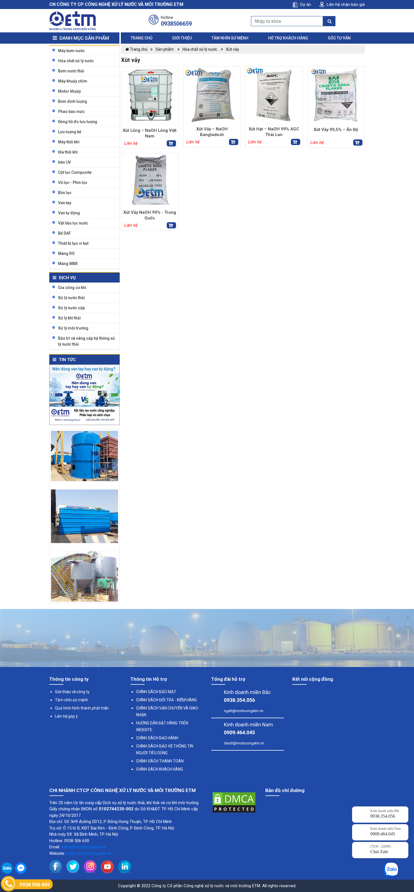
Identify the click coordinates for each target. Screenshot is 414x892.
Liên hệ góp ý (66, 716)
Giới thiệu (182, 38)
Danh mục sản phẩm (83, 38)
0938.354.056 (239, 700)
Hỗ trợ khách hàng (288, 38)
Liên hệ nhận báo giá (346, 4)
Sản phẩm (165, 49)
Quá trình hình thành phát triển (82, 708)
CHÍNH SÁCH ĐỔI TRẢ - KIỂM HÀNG (166, 700)
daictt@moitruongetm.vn (244, 743)
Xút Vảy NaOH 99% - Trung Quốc (149, 215)
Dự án (305, 4)
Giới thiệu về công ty (72, 691)
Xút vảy (232, 49)
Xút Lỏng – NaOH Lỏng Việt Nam (150, 133)
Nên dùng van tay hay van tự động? (83, 369)
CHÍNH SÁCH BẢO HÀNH (157, 738)
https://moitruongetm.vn (88, 853)
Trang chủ (141, 38)
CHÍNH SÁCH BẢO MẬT (156, 691)
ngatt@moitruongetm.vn (243, 711)
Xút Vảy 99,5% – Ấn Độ (336, 129)
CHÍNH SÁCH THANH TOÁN (160, 761)
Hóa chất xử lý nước (200, 49)
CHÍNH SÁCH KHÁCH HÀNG (159, 769)
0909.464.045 (239, 732)
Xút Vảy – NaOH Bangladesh (212, 131)
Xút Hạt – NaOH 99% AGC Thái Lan (274, 131)
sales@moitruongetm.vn (83, 846)
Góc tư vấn (339, 38)
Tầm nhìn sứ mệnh (230, 38)
